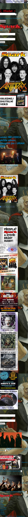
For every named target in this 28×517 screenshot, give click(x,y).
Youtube (14, 18)
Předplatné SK (3, 120)
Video (1, 112)
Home (1, 108)
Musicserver (3, 509)
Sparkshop (3, 123)
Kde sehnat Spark (4, 125)
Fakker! (2, 506)
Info (1, 116)
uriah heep (10, 165)
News (1, 109)
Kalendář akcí (3, 114)
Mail (18, 18)
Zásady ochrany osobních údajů (10, 117)
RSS (20, 18)
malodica (15, 165)
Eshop (10, 18)
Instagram (6, 18)
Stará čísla (3, 122)
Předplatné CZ (4, 119)
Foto (1, 111)
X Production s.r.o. (20, 516)
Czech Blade (3, 507)
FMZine (2, 511)
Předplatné (3, 504)
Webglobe (2, 514)
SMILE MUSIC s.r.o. (10, 516)
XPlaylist (2, 512)
